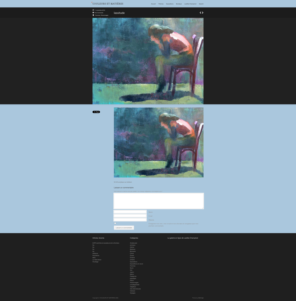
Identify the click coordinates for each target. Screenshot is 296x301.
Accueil (153, 4)
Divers (132, 255)
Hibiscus (95, 253)
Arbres (132, 247)
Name (151, 211)
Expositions (169, 4)
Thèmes (160, 4)
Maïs (94, 257)
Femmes (97, 15)
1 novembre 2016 (100, 10)
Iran (131, 270)
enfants (132, 260)
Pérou (132, 280)
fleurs (131, 268)
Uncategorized (134, 285)
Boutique (179, 4)
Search (201, 4)
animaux (132, 245)
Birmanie (133, 251)
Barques (132, 249)
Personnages (104, 15)
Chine (132, 253)
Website (151, 219)
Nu (93, 245)
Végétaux (133, 287)
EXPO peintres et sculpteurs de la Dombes (105, 243)
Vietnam (132, 291)
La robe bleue (96, 260)
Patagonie (133, 276)
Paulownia (95, 255)
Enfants (132, 257)
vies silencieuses (135, 289)
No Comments (99, 13)
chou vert (203, 13)
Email (150, 215)
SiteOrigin (201, 298)
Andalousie (133, 243)
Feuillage (95, 262)
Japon (132, 272)
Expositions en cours (136, 264)
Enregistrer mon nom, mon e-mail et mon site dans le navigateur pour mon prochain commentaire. (173, 223)
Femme (200, 13)
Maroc (132, 274)
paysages (133, 278)
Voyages (132, 293)
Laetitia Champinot (190, 4)
